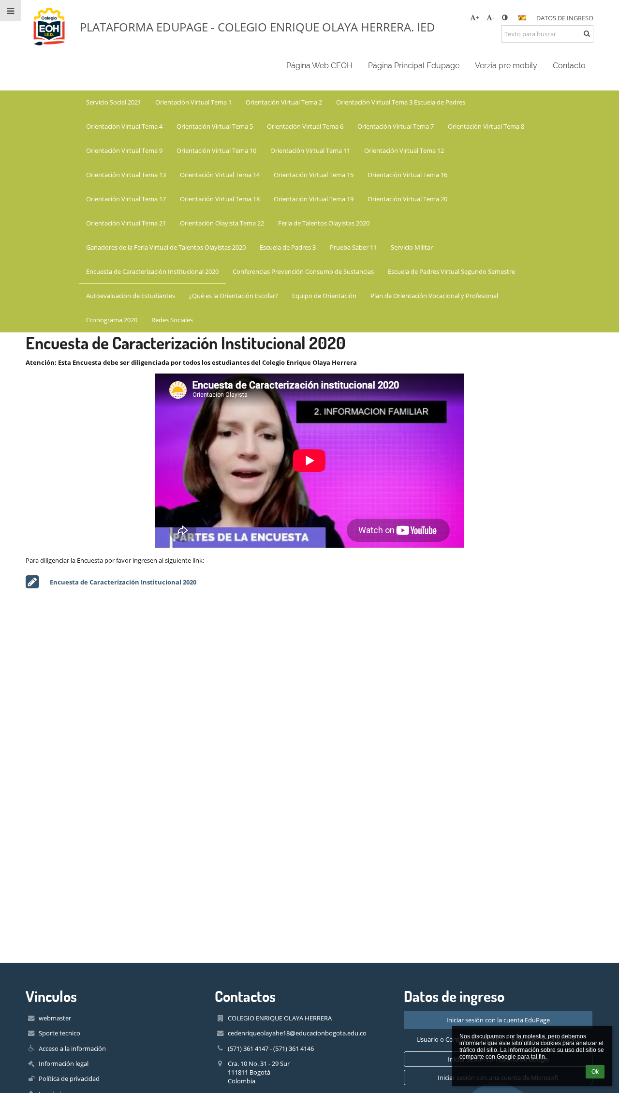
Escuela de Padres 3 (288, 247)
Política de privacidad (69, 1078)
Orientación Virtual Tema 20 (407, 199)
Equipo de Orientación (324, 295)
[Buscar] (586, 33)
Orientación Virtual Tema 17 (126, 199)
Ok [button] (595, 1071)
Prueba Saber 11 (353, 247)
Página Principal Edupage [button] (413, 65)
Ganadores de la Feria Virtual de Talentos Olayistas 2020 (166, 247)
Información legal (63, 1063)
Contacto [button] (569, 65)
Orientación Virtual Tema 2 (284, 102)
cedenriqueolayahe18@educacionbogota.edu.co (297, 1033)
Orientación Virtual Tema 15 (314, 174)
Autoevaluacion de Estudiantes (130, 295)
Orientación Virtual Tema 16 (407, 174)
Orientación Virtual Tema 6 (305, 126)
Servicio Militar (412, 247)
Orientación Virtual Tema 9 (124, 150)
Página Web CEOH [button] (319, 65)
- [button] (493, 17)
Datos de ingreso (564, 18)
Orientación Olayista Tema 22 (222, 223)
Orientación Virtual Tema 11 (310, 150)
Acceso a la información (72, 1048)
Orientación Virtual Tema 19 (314, 199)
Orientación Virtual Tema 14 (220, 174)
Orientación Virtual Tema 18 (220, 199)
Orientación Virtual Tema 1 (193, 102)
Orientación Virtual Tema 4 (124, 126)
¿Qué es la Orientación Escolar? (233, 295)
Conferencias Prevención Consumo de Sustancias (303, 271)
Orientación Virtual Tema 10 (216, 150)
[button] (505, 17)
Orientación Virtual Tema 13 (126, 174)
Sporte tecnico (59, 1033)
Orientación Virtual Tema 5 (215, 126)
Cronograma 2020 (111, 319)
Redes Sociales (172, 319)
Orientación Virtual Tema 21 (126, 223)
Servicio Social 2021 (113, 102)
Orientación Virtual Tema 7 (395, 126)
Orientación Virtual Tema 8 (486, 126)
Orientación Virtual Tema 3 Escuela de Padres (400, 102)
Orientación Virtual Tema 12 (404, 150)
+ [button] (477, 17)
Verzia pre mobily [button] (506, 65)
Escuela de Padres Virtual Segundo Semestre (451, 271)
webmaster (55, 1018)
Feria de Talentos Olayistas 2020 (323, 223)
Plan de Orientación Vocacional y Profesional (434, 295)
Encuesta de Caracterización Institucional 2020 (152, 271)
